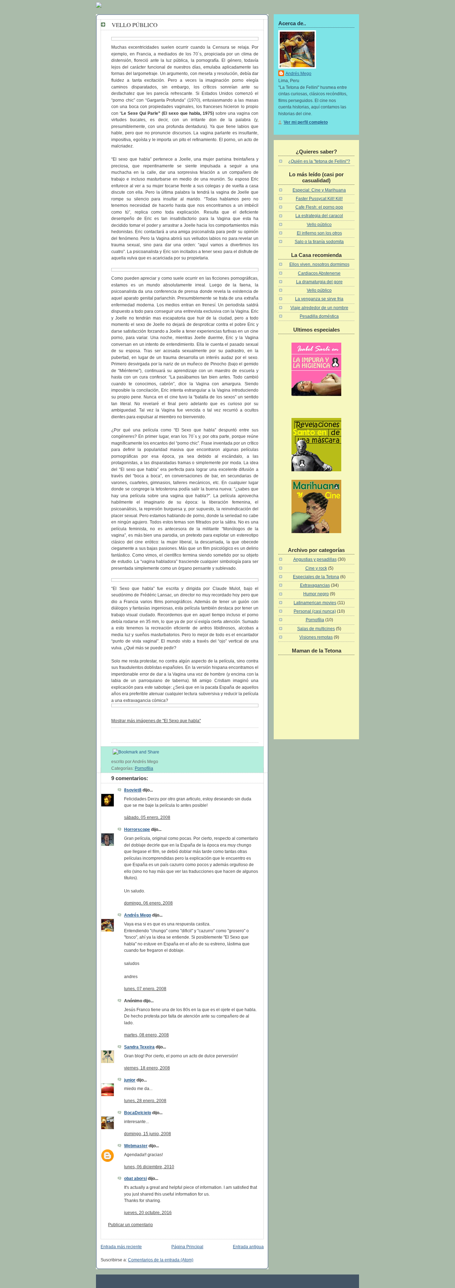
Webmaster (136, 1145)
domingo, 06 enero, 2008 (148, 903)
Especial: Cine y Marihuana (319, 190)
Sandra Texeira (139, 1047)
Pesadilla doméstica (319, 316)
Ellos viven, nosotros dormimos (319, 264)
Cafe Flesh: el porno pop (319, 207)
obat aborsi (135, 1178)
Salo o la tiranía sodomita (319, 241)
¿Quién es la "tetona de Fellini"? (319, 161)
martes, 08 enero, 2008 (146, 1034)
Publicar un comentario (130, 1224)
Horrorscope (137, 829)
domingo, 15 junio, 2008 (147, 1133)
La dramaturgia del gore (319, 281)
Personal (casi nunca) (315, 611)
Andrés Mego (137, 915)
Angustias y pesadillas (315, 559)
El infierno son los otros (319, 233)
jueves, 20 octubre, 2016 (148, 1212)
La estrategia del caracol (319, 215)
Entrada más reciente (121, 1246)
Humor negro (316, 593)
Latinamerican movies (315, 602)
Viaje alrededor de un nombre (319, 307)
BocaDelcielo (137, 1112)
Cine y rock (316, 568)
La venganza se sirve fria (319, 298)
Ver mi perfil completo (306, 122)
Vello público (134, 25)
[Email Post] (159, 761)
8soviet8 (132, 790)
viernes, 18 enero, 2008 (147, 1068)
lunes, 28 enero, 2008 (145, 1100)
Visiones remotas (316, 637)
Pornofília (144, 768)
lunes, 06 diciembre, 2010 (149, 1166)
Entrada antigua (248, 1246)
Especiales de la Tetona (316, 576)
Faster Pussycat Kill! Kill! (319, 198)
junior (129, 1080)
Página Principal (187, 1246)
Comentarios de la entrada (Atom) (160, 1259)
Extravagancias (315, 585)
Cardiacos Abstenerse (319, 273)
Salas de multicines (316, 628)
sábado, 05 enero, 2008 (147, 817)
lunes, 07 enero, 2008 (145, 988)
